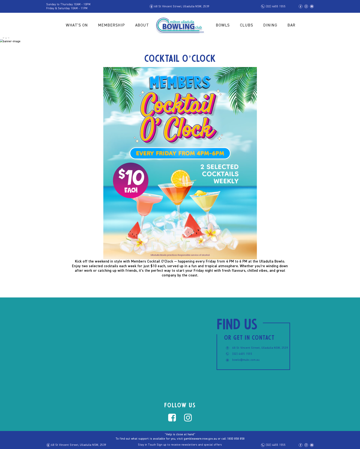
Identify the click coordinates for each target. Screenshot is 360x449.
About (142, 25)
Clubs (246, 25)
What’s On (77, 25)
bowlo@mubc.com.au (246, 359)
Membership (111, 25)
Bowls (223, 25)
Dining (270, 25)
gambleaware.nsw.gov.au (200, 438)
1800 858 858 (236, 438)
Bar (291, 25)
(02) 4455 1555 (276, 6)
